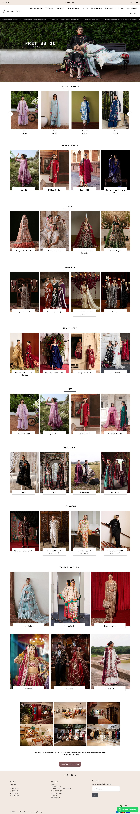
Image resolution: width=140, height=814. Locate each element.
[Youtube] (72, 775)
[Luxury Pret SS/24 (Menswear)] (115, 531)
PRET (85, 8)
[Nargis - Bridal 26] (24, 231)
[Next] (129, 113)
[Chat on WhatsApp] (127, 809)
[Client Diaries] (29, 661)
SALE (120, 8)
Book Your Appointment (70, 764)
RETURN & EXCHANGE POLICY (61, 789)
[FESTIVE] (54, 472)
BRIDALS (49, 8)
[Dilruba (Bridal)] (54, 231)
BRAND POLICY (56, 786)
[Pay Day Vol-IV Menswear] (85, 531)
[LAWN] (24, 472)
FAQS (53, 784)
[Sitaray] (115, 292)
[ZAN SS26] (85, 170)
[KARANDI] (115, 472)
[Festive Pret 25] (115, 353)
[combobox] (24, 2)
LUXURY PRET (73, 8)
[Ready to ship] (110, 599)
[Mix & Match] (70, 599)
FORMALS (60, 8)
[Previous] (10, 113)
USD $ (125, 806)
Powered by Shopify (36, 812)
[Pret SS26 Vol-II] (24, 414)
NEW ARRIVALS (35, 8)
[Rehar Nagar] (115, 231)
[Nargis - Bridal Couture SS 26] (115, 170)
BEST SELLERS (132, 8)
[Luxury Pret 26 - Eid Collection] (24, 353)
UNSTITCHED (96, 8)
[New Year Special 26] (54, 353)
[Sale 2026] (110, 661)
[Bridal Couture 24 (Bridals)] (85, 231)
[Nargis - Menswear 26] (24, 531)
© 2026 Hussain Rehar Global (19, 812)
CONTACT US (55, 798)
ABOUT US (54, 782)
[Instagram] (67, 775)
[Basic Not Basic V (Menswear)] (54, 531)
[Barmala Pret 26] (115, 414)
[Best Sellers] (29, 599)
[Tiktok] (75, 775)
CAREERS (54, 796)
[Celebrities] (70, 661)
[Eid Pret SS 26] (54, 170)
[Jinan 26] (24, 170)
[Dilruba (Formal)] (54, 292)
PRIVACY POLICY (56, 791)
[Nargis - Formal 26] (24, 292)
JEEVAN (67, 2)
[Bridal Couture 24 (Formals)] (85, 292)
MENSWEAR (109, 8)
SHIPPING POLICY (57, 793)
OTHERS (133, 14)
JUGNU (73, 2)
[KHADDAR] (85, 472)
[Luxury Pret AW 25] (85, 353)
